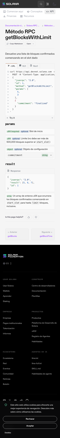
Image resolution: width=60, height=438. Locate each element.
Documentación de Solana (14, 26)
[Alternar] (54, 4)
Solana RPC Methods (34, 26)
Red (5, 363)
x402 (34, 331)
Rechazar (30, 419)
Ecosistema (8, 358)
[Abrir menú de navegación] (47, 4)
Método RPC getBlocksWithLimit (28, 35)
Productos (36, 318)
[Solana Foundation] (30, 255)
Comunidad (8, 374)
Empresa (7, 318)
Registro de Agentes (41, 336)
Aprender (7, 296)
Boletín (6, 384)
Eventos (6, 369)
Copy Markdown (16, 44)
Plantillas (36, 296)
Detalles (8, 433)
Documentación (39, 291)
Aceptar (30, 426)
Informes (7, 333)
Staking (6, 301)
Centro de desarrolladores (43, 286)
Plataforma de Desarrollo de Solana (44, 324)
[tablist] (30, 66)
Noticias (6, 379)
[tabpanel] (30, 94)
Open (29, 44)
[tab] (11, 65)
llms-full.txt (37, 363)
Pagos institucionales (12, 323)
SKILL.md (36, 369)
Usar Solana (8, 286)
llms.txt (35, 358)
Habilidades (37, 341)
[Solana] (10, 4)
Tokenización (9, 328)
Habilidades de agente (42, 374)
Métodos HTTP (49, 26)
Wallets (6, 291)
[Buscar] (41, 4)
